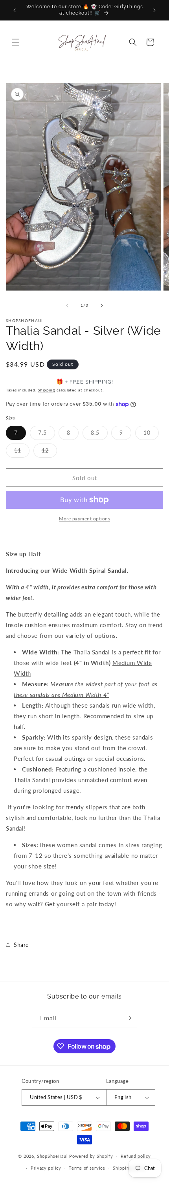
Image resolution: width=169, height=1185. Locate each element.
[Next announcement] (154, 10)
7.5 (46, 434)
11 (21, 452)
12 (49, 452)
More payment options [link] (84, 519)
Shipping (46, 390)
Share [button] (21, 944)
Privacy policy (46, 1167)
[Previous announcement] (14, 10)
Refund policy (136, 1156)
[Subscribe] (128, 1018)
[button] (15, 42)
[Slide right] (101, 305)
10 (151, 434)
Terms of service (87, 1167)
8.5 (99, 434)
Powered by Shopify (91, 1155)
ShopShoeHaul (52, 1155)
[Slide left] (67, 305)
